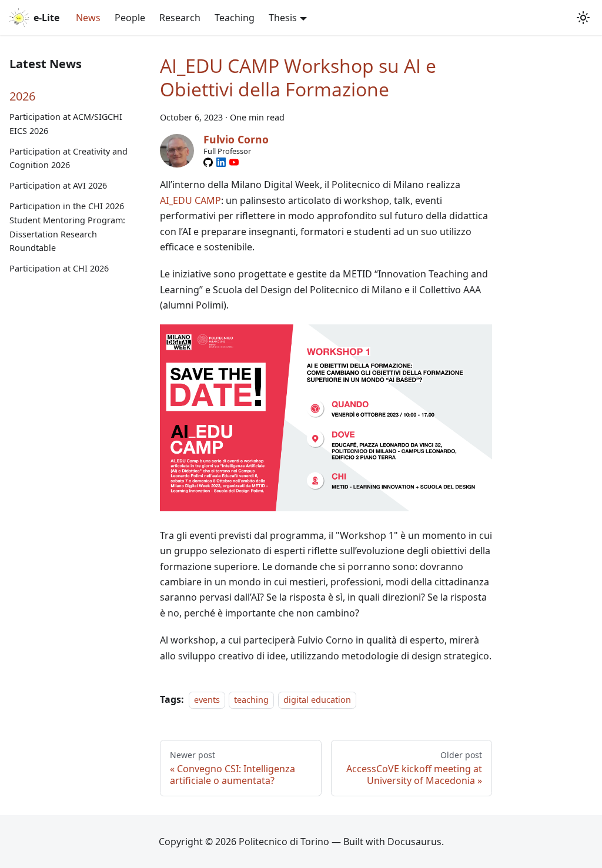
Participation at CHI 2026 (59, 268)
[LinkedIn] (221, 162)
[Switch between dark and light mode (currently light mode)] (583, 17)
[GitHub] (208, 162)
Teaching (235, 17)
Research (179, 17)
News (88, 17)
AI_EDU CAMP (190, 200)
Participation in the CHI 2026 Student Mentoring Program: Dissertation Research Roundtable (67, 226)
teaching (251, 699)
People (130, 17)
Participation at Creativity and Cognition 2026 (68, 158)
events (207, 699)
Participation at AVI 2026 (58, 185)
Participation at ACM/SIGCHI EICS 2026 (65, 123)
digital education (317, 699)
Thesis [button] (283, 17)
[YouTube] (234, 162)
